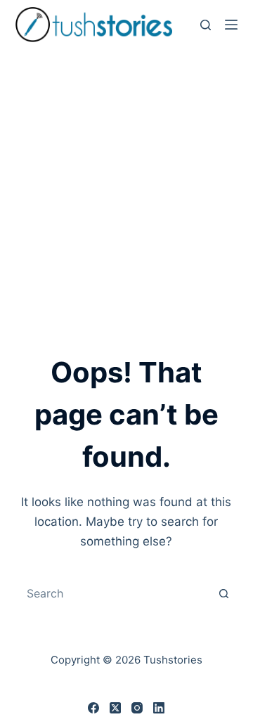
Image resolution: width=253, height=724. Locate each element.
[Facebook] (93, 707)
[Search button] (223, 593)
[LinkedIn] (158, 707)
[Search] (205, 25)
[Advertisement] (126, 182)
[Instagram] (137, 707)
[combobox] (113, 593)
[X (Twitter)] (115, 707)
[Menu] (231, 24)
